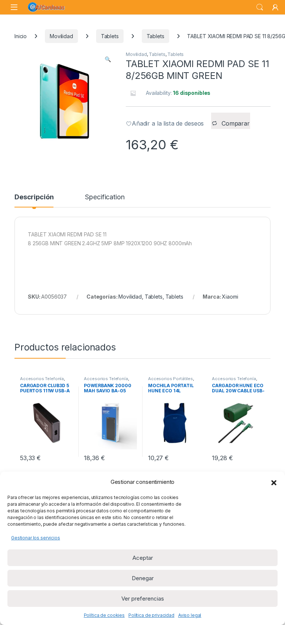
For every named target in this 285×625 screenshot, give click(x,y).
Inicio (20, 36)
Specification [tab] (104, 197)
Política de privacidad (151, 615)
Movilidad (61, 36)
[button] (274, 482)
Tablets (110, 36)
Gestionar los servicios (35, 538)
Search (260, 7)
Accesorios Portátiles (170, 378)
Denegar (143, 578)
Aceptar (142, 557)
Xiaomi (230, 296)
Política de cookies (104, 615)
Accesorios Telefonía (42, 378)
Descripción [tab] (33, 197)
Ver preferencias (142, 598)
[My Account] (275, 7)
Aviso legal (189, 615)
